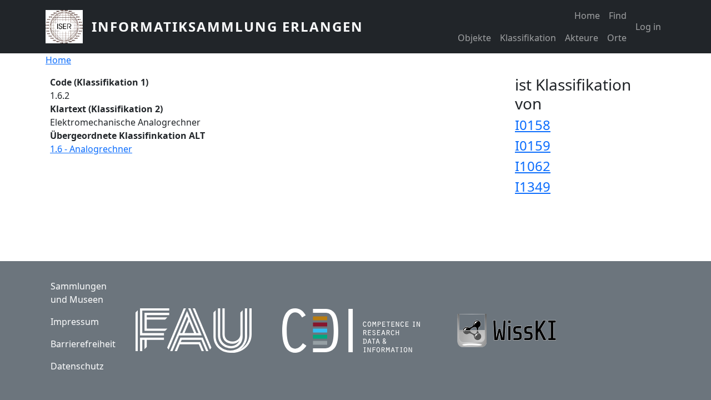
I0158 (532, 125)
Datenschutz (77, 366)
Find (618, 15)
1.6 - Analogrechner (91, 149)
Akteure (581, 38)
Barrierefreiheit (83, 344)
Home (587, 15)
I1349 (532, 186)
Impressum (75, 322)
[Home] (69, 26)
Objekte (474, 38)
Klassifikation (528, 38)
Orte (617, 38)
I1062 (532, 166)
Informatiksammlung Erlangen (227, 26)
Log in (648, 27)
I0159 (532, 145)
